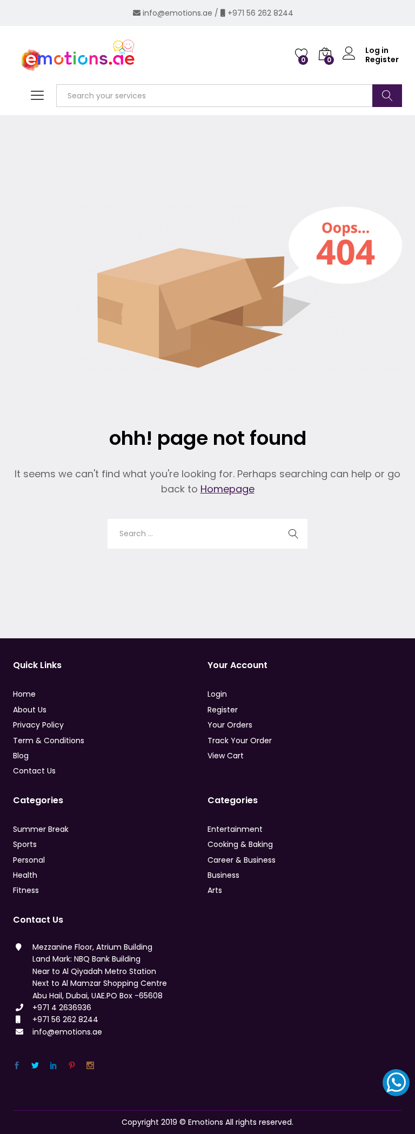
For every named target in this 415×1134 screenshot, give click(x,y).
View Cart (226, 755)
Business (223, 875)
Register (382, 59)
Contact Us (34, 770)
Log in (377, 50)
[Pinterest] (72, 1065)
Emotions (205, 1122)
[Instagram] (90, 1065)
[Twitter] (35, 1065)
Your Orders (230, 724)
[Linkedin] (53, 1065)
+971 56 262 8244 (260, 13)
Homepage (227, 489)
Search (387, 95)
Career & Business (242, 860)
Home (24, 694)
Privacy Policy (38, 724)
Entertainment (235, 829)
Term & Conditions (48, 740)
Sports (25, 844)
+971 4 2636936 (61, 1007)
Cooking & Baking (240, 844)
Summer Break (41, 829)
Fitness (26, 890)
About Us (29, 709)
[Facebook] (17, 1065)
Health (25, 875)
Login (217, 694)
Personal (29, 860)
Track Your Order (240, 740)
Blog (21, 755)
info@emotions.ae (177, 13)
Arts (215, 890)
